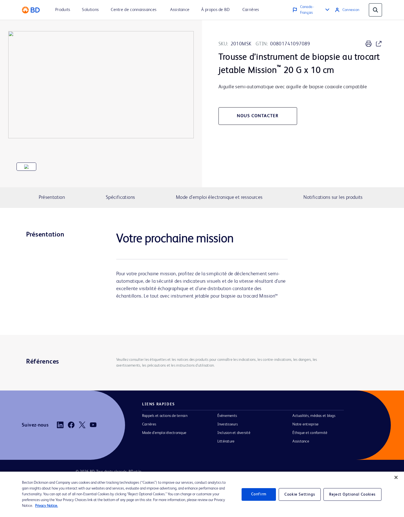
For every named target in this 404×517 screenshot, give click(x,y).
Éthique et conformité (309, 433)
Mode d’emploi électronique (164, 433)
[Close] (396, 477)
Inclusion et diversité (233, 433)
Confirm (259, 494)
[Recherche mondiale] (375, 9)
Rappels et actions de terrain (164, 416)
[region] (202, 494)
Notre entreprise (305, 424)
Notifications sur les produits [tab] (333, 197)
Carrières (149, 424)
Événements (227, 416)
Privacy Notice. (46, 506)
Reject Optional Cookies (352, 494)
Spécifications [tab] (120, 197)
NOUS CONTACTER (257, 116)
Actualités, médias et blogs (313, 416)
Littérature (226, 441)
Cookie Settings (299, 494)
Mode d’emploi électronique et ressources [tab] (219, 197)
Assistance (300, 441)
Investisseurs (227, 424)
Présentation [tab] (52, 197)
